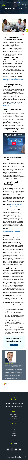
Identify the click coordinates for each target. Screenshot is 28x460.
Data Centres (14, 416)
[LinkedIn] (7, 449)
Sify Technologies (10, 383)
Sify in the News (14, 427)
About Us (14, 433)
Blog (6, 34)
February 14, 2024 (8, 386)
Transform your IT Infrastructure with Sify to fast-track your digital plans (13, 79)
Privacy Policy (13, 457)
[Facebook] (15, 449)
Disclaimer (19, 457)
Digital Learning (14, 418)
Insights (14, 435)
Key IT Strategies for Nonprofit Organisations (12, 38)
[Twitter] (11, 449)
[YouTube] (19, 449)
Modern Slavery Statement (14, 429)
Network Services (14, 414)
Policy (8, 457)
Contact (15, 443)
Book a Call (14, 344)
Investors (14, 431)
